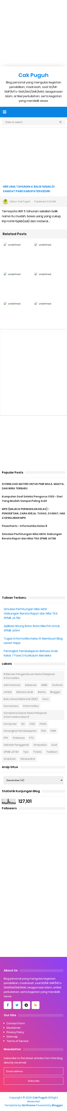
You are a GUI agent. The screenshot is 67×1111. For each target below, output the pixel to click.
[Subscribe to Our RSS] (35, 1005)
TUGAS (37, 752)
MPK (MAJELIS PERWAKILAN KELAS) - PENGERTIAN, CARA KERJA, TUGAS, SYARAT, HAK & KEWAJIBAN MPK (33, 513)
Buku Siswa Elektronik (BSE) (21, 699)
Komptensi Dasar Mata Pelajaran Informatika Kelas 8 (25, 715)
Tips (25, 752)
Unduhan (10, 759)
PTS (31, 738)
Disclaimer (13, 1028)
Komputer (10, 724)
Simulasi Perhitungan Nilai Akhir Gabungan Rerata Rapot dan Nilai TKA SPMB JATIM (31, 613)
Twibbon (52, 752)
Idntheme (29, 1105)
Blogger (55, 692)
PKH (43, 731)
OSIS (32, 724)
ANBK (44, 685)
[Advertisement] (33, 33)
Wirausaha (27, 759)
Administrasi (12, 685)
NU (23, 724)
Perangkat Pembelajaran (20, 731)
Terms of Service (17, 1041)
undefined (14, 244)
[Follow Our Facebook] (8, 1005)
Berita (42, 692)
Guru (45, 699)
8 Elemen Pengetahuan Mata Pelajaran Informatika (29, 676)
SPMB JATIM (11, 752)
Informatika (31, 706)
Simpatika (40, 745)
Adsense (30, 685)
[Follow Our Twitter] (17, 1005)
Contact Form (16, 1023)
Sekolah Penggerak (16, 745)
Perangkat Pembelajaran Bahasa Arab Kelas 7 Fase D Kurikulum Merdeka (31, 653)
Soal (54, 745)
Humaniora (11, 706)
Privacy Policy (15, 1032)
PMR (53, 731)
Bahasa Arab (24, 692)
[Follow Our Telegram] (26, 1005)
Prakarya (19, 738)
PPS (6, 738)
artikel (8, 692)
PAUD (43, 724)
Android (57, 685)
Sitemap (12, 1036)
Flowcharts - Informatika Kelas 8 (24, 526)
